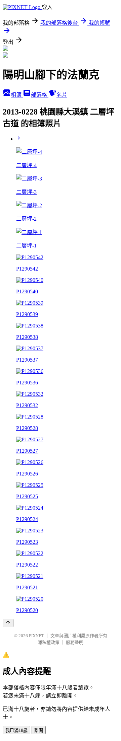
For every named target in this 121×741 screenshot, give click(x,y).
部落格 (39, 95)
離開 (38, 730)
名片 (61, 95)
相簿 (17, 95)
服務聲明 (74, 642)
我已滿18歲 (16, 730)
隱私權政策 (48, 642)
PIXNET (36, 635)
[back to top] (8, 623)
